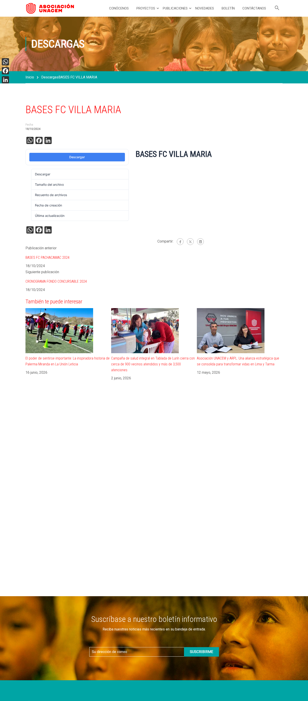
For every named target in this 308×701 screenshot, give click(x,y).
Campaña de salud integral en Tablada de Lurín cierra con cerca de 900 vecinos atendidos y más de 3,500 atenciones (153, 364)
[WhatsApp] (5, 61)
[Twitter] (190, 241)
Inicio (29, 77)
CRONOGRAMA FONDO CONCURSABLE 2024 (56, 281)
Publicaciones (175, 8)
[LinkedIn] (5, 79)
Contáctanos (254, 8)
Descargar (77, 157)
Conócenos (119, 8)
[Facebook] (180, 241)
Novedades (204, 8)
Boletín (228, 8)
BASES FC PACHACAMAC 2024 (47, 257)
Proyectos (145, 8)
